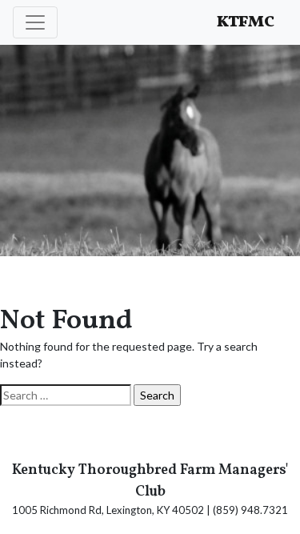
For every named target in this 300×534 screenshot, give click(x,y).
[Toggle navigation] (35, 22)
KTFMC (245, 22)
